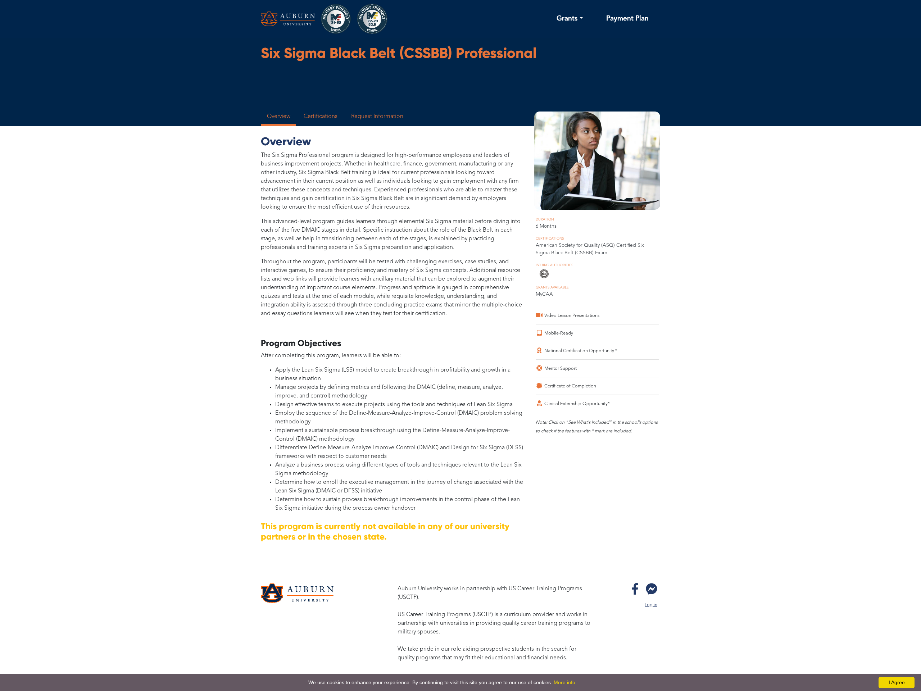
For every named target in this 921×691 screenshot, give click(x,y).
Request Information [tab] (377, 116)
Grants (567, 18)
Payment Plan (627, 18)
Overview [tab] (278, 116)
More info (564, 682)
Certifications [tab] (320, 116)
